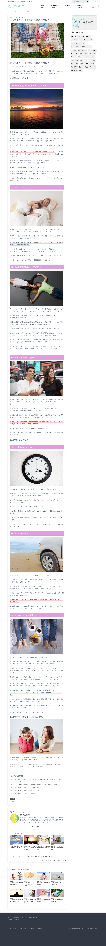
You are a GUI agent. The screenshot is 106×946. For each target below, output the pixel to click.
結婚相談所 (74, 67)
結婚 (92, 63)
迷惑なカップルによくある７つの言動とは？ (29, 787)
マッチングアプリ (67, 6)
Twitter (33, 827)
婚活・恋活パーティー (88, 56)
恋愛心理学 (83, 60)
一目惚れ (73, 50)
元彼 (89, 50)
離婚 (80, 70)
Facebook (40, 827)
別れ (72, 53)
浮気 (77, 63)
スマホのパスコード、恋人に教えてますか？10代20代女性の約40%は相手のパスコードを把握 (41, 780)
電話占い (42, 6)
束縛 (72, 63)
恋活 (89, 60)
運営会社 (92, 7)
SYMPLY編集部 (25, 815)
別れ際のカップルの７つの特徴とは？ (28, 793)
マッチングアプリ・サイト (78, 46)
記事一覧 (80, 6)
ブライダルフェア (87, 40)
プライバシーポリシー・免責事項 (27, 928)
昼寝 (13, 801)
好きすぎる (92, 53)
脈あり (81, 67)
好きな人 (73, 56)
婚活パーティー (55, 6)
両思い (84, 50)
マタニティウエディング (77, 43)
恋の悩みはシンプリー (82, 928)
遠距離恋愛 (74, 70)
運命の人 (92, 67)
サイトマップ (95, 1)
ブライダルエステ (75, 40)
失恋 (86, 53)
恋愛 (77, 60)
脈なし (86, 67)
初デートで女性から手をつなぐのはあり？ (53, 860)
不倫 (79, 50)
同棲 (81, 53)
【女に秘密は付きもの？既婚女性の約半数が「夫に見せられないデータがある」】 (39, 784)
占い (77, 53)
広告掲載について (11, 928)
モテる (89, 46)
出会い (94, 50)
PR (72, 36)
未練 (94, 60)
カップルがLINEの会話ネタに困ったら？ (28, 790)
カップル (13, 776)
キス (83, 36)
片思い (82, 63)
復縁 (72, 60)
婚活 (79, 56)
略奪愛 (87, 63)
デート (88, 36)
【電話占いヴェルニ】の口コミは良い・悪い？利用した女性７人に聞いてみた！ (31, 856)
